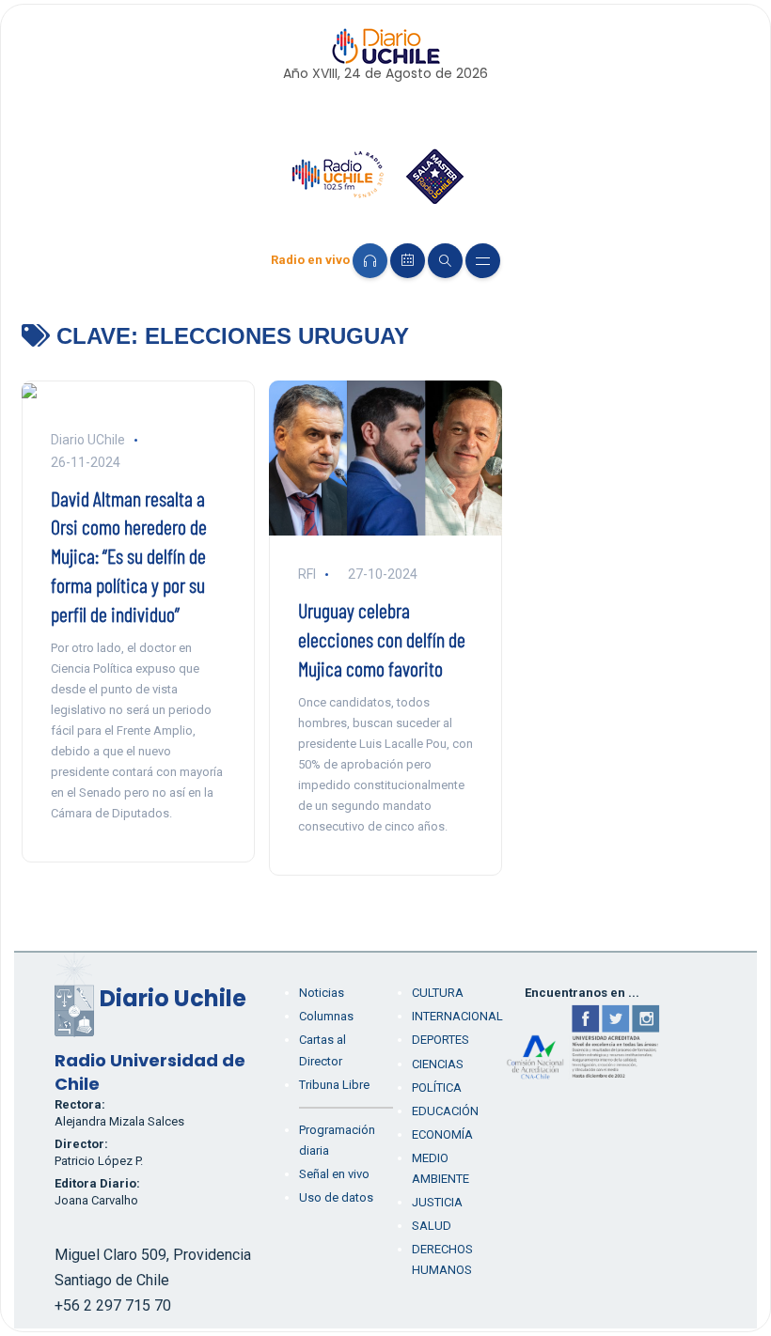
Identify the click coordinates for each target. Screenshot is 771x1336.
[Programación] (407, 260)
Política (437, 1087)
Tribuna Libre (334, 1085)
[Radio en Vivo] (370, 260)
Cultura (438, 993)
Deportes (440, 1040)
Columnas (326, 1016)
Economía (442, 1134)
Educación (445, 1111)
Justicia (437, 1202)
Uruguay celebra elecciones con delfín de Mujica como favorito (381, 639)
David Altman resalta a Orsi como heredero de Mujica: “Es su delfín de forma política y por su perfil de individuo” (129, 556)
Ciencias (438, 1064)
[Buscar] (445, 260)
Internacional (457, 1016)
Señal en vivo (334, 1174)
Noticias (321, 993)
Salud (431, 1226)
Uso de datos (336, 1197)
